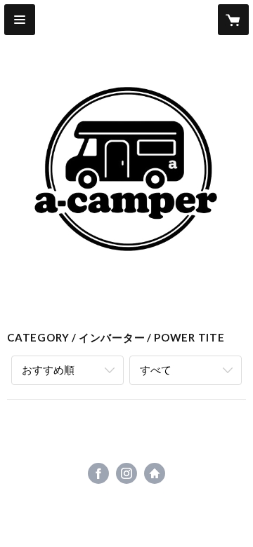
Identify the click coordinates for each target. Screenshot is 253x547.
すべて (155, 369)
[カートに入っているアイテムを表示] (233, 19)
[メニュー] (19, 19)
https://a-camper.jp (154, 473)
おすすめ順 (48, 369)
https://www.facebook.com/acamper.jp (98, 473)
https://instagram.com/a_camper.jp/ (126, 473)
